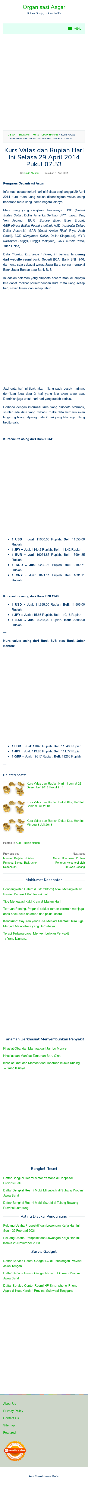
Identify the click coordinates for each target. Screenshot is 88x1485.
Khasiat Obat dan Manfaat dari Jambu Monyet (35, 1048)
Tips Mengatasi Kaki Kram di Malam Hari (31, 901)
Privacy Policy (13, 1410)
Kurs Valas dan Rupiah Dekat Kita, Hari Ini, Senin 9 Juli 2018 (55, 804)
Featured (9, 1432)
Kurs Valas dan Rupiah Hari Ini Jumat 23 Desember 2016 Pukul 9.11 (54, 785)
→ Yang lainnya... (15, 938)
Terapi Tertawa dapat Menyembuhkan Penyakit (36, 933)
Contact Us (11, 1418)
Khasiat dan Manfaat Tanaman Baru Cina (31, 1055)
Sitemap (9, 1425)
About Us (9, 1403)
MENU (78, 29)
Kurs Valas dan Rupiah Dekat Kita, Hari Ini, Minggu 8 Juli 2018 (55, 822)
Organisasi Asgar (44, 7)
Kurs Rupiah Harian (28, 843)
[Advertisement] (44, 82)
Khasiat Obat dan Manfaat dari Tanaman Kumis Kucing (41, 1062)
